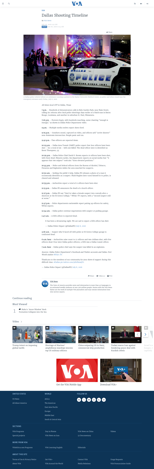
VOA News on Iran (52, 436)
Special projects (18, 436)
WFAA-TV (58, 255)
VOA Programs (18, 431)
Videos (113, 431)
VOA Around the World (54, 464)
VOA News (47, 21)
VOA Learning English (53, 448)
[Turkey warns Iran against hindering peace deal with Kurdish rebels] (126, 334)
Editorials (82, 448)
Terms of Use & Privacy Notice (24, 459)
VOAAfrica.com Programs (22, 448)
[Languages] (135, 3)
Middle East (49, 415)
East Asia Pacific (51, 407)
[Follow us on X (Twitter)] (84, 400)
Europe (47, 411)
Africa (47, 399)
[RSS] (99, 400)
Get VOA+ (49, 459)
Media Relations (84, 464)
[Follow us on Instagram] (94, 400)
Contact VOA (83, 459)
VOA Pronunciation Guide (121, 464)
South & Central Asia (53, 419)
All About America (19, 403)
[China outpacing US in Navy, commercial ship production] (93, 334)
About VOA (16, 464)
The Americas (50, 403)
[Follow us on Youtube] (89, 400)
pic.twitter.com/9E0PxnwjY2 (72, 262)
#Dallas (57, 262)
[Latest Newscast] (147, 3)
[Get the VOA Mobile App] (77, 370)
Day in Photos (50, 431)
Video (15, 321)
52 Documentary (84, 436)
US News (15, 399)
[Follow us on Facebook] (79, 400)
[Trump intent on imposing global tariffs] (27, 334)
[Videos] (141, 3)
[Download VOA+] (121, 370)
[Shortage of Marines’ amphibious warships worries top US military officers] (60, 334)
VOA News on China (85, 431)
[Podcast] (104, 400)
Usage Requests (117, 459)
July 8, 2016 (81, 226)
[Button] (109, 32)
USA (43, 10)
